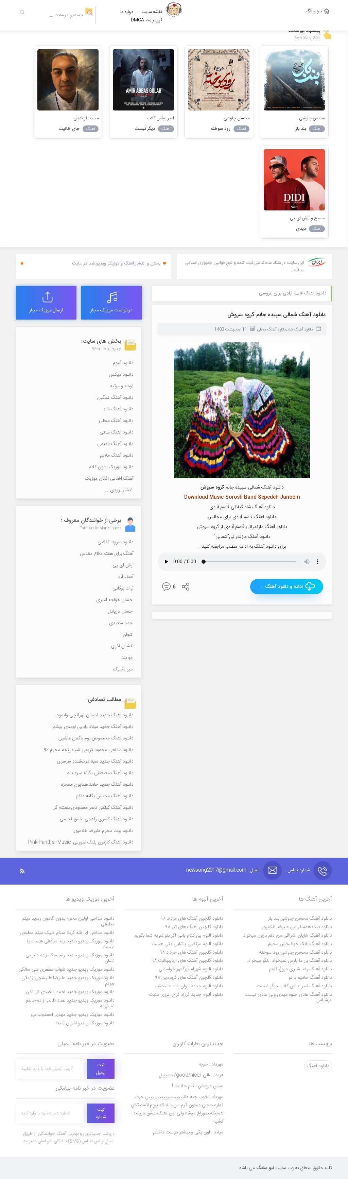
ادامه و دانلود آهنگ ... (281, 587)
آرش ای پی (123, 565)
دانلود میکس (121, 375)
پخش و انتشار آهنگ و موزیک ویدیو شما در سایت (116, 263)
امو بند (127, 658)
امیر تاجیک (123, 669)
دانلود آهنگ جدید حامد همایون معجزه (97, 785)
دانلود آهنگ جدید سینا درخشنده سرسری (95, 761)
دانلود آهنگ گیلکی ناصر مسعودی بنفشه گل (93, 808)
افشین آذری (122, 646)
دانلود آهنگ (318, 1066)
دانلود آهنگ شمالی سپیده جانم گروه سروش (276, 315)
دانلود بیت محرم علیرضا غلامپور (104, 831)
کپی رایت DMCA (146, 20)
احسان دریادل (121, 612)
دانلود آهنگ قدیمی (115, 444)
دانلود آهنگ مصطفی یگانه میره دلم (100, 773)
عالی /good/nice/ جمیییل (191, 1075)
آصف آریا (126, 577)
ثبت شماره (101, 1113)
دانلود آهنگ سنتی (117, 432)
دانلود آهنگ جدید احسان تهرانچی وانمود (95, 715)
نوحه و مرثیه (122, 386)
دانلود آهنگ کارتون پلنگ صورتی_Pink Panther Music (81, 842)
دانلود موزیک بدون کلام (111, 467)
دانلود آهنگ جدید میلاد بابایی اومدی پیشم (93, 727)
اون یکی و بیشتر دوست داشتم (188, 1132)
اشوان (128, 635)
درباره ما (126, 12)
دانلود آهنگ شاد (300, 329)
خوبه (211, 1064)
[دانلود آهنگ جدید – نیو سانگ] (174, 15)
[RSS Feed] (26, 871)
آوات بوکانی (123, 588)
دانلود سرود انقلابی (116, 542)
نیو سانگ (314, 11)
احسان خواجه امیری (115, 600)
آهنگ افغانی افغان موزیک (109, 479)
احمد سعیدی (121, 623)
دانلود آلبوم (123, 363)
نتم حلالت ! (197, 1086)
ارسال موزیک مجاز (46, 310)
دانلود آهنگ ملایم (117, 455)
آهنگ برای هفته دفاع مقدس (107, 554)
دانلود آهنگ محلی (271, 329)
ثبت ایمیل (101, 1068)
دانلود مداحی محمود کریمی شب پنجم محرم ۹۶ (89, 750)
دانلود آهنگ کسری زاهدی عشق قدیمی (97, 819)
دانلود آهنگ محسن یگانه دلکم (105, 796)
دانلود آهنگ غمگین (115, 398)
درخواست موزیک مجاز (111, 310)
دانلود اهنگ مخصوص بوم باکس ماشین (96, 738)
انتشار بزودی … (119, 490)
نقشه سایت (151, 12)
